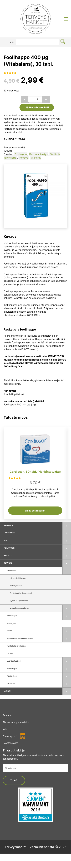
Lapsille (10, 653)
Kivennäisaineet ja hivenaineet (20, 638)
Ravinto (8, 555)
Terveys (8, 563)
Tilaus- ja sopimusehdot (16, 722)
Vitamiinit (11, 683)
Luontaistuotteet (14, 661)
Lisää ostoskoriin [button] (35, 510)
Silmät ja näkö (16, 585)
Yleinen (7, 691)
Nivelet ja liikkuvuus (18, 578)
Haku (11, 42)
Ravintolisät (12, 676)
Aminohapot (12, 616)
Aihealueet (11, 570)
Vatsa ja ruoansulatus (19, 608)
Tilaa (13, 780)
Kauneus (8, 525)
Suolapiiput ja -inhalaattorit (21, 593)
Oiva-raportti (10, 736)
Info (5, 729)
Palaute (7, 715)
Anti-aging (11, 623)
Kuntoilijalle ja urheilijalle (16, 646)
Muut (6, 540)
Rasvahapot (12, 668)
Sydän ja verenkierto (19, 601)
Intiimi (9, 631)
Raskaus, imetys (38, 154)
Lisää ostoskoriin (37, 107)
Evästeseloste (10, 742)
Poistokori (9, 548)
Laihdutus (9, 533)
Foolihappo (20, 154)
